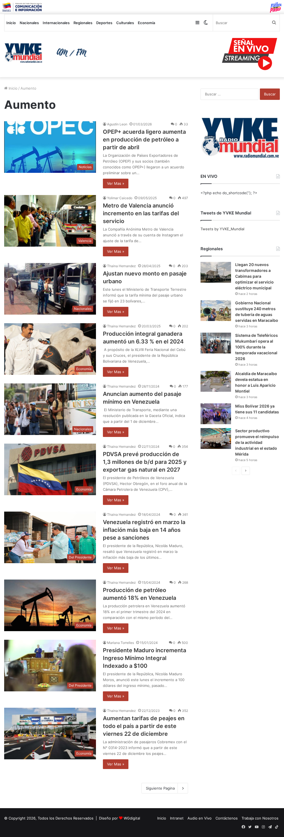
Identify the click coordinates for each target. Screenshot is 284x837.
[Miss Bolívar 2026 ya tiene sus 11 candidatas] (216, 413)
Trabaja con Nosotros (260, 818)
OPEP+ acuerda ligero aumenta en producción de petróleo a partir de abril (144, 139)
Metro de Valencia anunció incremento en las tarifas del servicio (141, 213)
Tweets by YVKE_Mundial (222, 229)
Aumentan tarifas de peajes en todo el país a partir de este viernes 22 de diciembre (143, 726)
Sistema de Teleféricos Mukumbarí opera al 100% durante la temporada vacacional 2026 (256, 347)
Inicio (11, 23)
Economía (146, 23)
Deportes (104, 23)
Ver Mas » (115, 183)
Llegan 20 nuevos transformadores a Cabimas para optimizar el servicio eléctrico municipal (254, 276)
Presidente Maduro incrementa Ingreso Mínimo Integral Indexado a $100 (144, 658)
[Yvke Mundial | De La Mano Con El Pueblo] (47, 53)
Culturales (125, 23)
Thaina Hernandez (121, 266)
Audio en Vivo (199, 818)
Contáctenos (226, 818)
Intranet (177, 818)
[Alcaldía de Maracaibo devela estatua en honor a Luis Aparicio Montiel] (216, 381)
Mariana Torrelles (120, 643)
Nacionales (29, 23)
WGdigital (132, 818)
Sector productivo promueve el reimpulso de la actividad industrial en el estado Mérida (257, 442)
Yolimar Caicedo (119, 198)
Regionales (82, 23)
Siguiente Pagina (160, 788)
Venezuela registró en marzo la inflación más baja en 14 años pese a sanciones (144, 530)
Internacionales (56, 23)
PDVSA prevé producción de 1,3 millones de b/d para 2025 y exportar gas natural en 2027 (145, 462)
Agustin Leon (117, 124)
